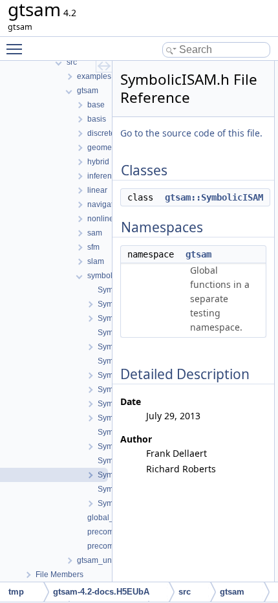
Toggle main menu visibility (16, 48)
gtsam (198, 254)
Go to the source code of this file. (191, 133)
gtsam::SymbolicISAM (214, 197)
